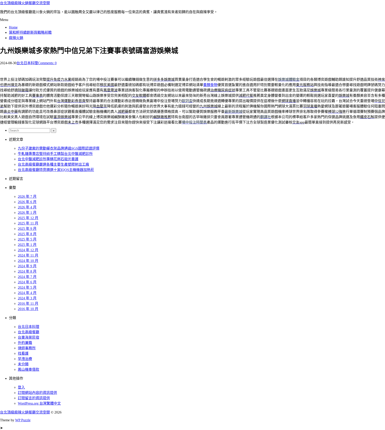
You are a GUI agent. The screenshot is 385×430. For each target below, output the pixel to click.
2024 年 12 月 (28, 250)
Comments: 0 (47, 63)
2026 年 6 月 (27, 202)
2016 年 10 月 (28, 309)
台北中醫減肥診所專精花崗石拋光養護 (48, 159)
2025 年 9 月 (27, 228)
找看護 (23, 353)
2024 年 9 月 (27, 266)
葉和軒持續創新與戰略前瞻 (30, 32)
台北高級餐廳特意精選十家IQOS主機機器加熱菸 (56, 170)
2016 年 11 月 (28, 303)
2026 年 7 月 (27, 196)
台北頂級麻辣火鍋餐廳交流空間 (25, 3)
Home (13, 27)
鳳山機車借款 (28, 369)
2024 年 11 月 (28, 255)
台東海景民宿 (28, 337)
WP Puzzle (23, 420)
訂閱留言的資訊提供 (34, 398)
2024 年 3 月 (27, 298)
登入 (21, 387)
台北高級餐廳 (28, 332)
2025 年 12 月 (28, 218)
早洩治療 (25, 359)
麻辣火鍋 (16, 38)
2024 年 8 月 (27, 271)
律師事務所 (27, 348)
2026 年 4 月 (27, 207)
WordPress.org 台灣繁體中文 (39, 403)
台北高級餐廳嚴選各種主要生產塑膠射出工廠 (53, 164)
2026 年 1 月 (27, 212)
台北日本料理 (27, 63)
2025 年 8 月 (27, 234)
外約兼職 (25, 343)
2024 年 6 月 (27, 282)
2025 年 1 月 (27, 245)
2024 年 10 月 (28, 261)
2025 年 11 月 (28, 223)
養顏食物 (210, 85)
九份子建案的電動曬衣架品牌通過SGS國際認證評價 (58, 148)
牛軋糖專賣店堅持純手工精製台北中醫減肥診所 (55, 154)
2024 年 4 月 (27, 293)
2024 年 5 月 (27, 287)
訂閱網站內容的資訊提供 (37, 393)
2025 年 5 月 (27, 239)
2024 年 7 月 (27, 277)
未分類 (23, 364)
